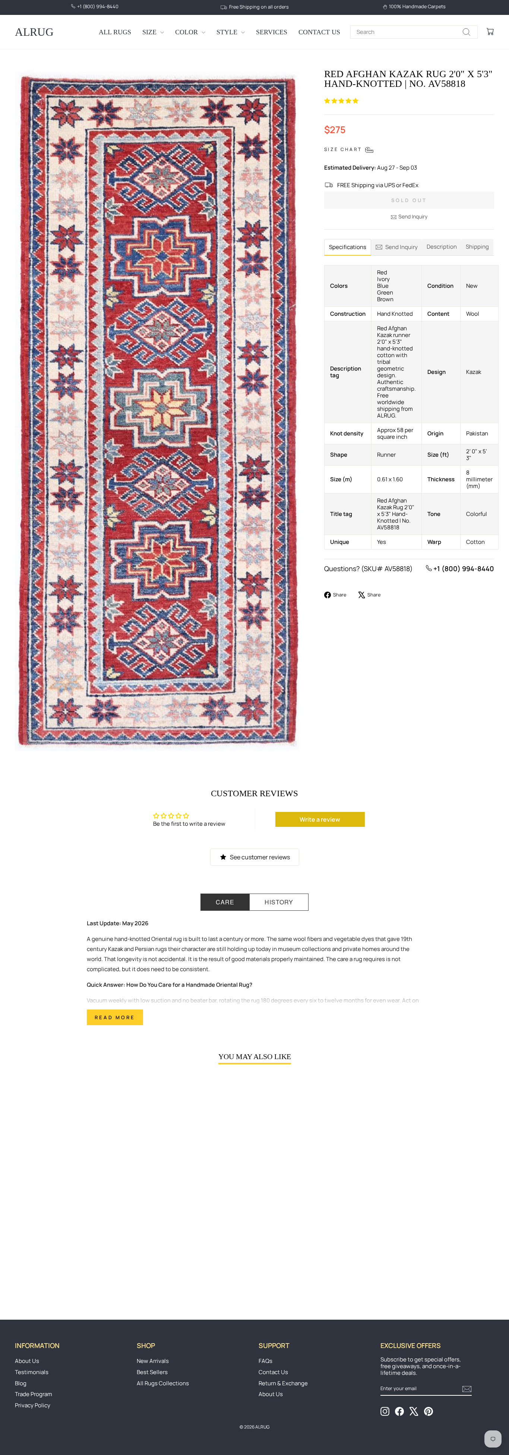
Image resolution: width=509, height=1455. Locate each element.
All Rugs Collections (163, 1383)
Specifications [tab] (347, 247)
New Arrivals (153, 1361)
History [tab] (279, 902)
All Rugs (115, 32)
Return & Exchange (283, 1383)
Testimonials (31, 1372)
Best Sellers (152, 1372)
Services (271, 32)
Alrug (34, 32)
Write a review (320, 819)
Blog (20, 1383)
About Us (27, 1361)
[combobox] (414, 32)
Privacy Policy (32, 1405)
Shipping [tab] (477, 247)
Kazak (115, 949)
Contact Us (319, 32)
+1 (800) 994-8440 (463, 568)
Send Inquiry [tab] (401, 247)
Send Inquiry (412, 216)
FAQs (265, 1361)
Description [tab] (442, 247)
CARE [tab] (225, 902)
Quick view (71, 1241)
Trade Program (33, 1394)
